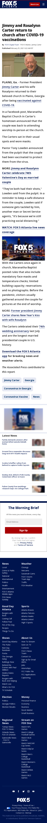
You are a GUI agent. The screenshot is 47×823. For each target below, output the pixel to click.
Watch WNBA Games (27, 771)
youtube (13, 791)
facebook (18, 791)
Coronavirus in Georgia (17, 388)
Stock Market (27, 710)
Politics (5, 582)
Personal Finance (28, 700)
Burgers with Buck (7, 614)
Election (7, 696)
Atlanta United (27, 619)
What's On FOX (8, 687)
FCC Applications (28, 674)
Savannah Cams (28, 573)
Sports (25, 606)
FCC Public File (27, 671)
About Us (26, 637)
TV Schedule (7, 690)
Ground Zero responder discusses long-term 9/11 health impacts (16, 452)
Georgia (29, 380)
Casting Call (7, 618)
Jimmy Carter (36, 45)
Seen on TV (26, 644)
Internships (26, 668)
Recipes (5, 628)
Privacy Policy (26, 542)
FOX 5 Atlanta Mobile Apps (8, 592)
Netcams (25, 570)
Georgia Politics (8, 704)
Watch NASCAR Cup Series (27, 744)
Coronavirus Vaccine (16, 396)
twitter (23, 791)
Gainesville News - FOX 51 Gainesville (9, 740)
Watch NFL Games (26, 728)
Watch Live (35, 4)
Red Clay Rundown (6, 649)
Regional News (7, 721)
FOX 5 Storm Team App (26, 578)
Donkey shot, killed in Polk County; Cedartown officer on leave (16, 476)
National (5, 576)
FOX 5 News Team (26, 652)
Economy (25, 704)
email (33, 791)
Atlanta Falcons (27, 613)
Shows (6, 637)
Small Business (27, 713)
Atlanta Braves (27, 610)
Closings (24, 567)
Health (5, 585)
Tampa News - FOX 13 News (8, 728)
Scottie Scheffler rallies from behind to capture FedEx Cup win (15, 464)
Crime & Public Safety (8, 571)
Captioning (25, 677)
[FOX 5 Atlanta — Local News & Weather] (9, 4)
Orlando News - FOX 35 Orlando (9, 733)
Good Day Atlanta (8, 608)
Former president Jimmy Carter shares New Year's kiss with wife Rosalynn (22, 315)
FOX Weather (27, 585)
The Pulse (6, 644)
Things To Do (8, 631)
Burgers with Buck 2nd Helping (9, 679)
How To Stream (28, 641)
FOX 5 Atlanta (26, 45)
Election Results (8, 707)
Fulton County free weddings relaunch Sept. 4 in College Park (15, 487)
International (7, 579)
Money (25, 696)
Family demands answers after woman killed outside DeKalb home (15, 442)
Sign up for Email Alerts (28, 660)
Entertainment (8, 588)
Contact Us (26, 656)
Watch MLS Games (26, 776)
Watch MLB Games (26, 739)
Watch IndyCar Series (27, 749)
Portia (4, 653)
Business (25, 707)
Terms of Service (25, 545)
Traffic (24, 582)
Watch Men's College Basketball (26, 756)
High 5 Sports (27, 622)
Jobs (23, 665)
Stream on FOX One (27, 721)
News (36, 396)
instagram (28, 791)
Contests (25, 648)
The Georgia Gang (7, 657)
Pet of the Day (8, 625)
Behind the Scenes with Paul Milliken (9, 667)
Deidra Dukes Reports (8, 674)
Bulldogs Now (8, 662)
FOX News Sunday (6, 598)
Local (4, 567)
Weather (26, 563)
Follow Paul (7, 621)
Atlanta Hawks (27, 616)
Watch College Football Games (28, 733)
